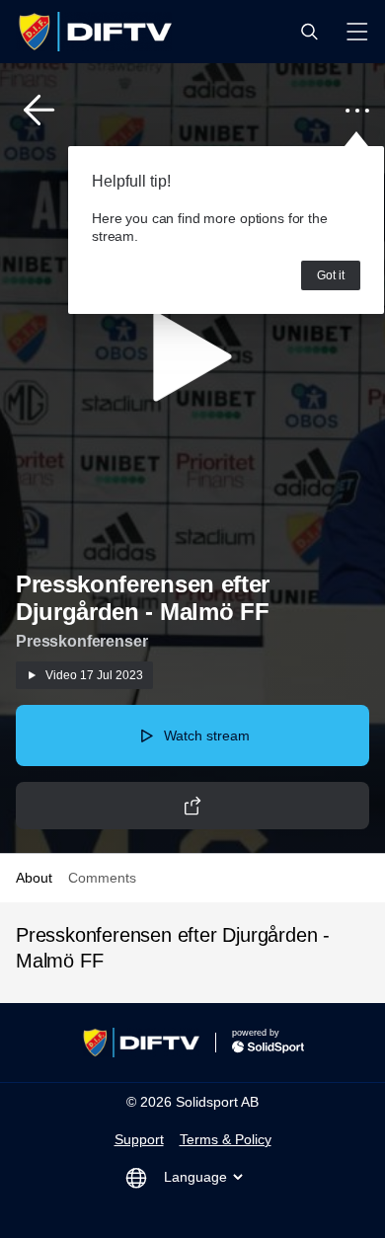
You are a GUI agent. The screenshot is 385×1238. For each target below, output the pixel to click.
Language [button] (195, 1177)
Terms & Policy (225, 1139)
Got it (331, 275)
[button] (309, 31)
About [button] (34, 878)
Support (139, 1139)
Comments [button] (102, 878)
